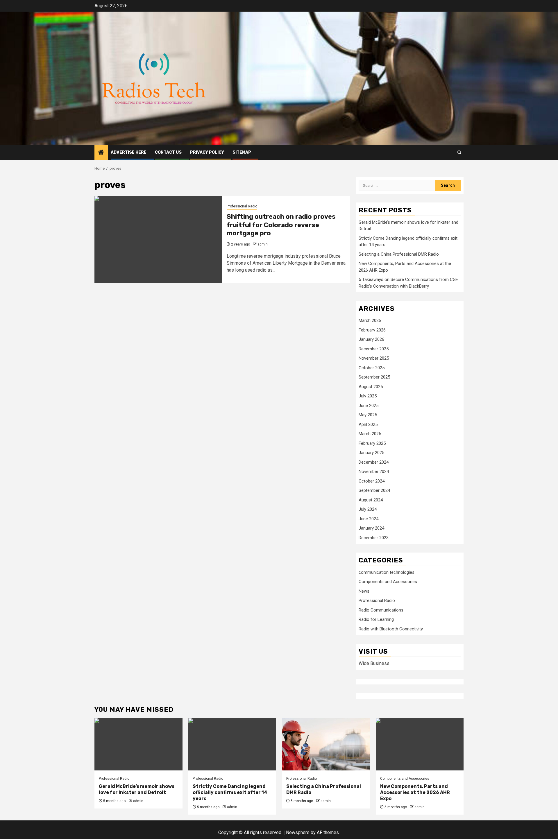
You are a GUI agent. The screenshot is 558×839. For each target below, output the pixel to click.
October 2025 (371, 367)
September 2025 (374, 377)
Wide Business (374, 663)
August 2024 (371, 500)
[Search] (459, 152)
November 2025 (374, 358)
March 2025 (370, 433)
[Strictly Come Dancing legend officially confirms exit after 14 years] (232, 744)
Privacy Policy (207, 152)
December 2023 (374, 537)
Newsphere (298, 832)
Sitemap (242, 152)
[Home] (101, 153)
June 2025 (368, 405)
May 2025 (368, 414)
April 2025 (368, 424)
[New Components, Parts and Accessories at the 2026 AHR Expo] (420, 744)
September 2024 (374, 490)
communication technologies (386, 572)
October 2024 (371, 481)
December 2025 (374, 349)
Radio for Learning (376, 619)
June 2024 (368, 518)
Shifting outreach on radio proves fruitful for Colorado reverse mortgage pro (281, 225)
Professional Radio (242, 206)
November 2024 (374, 471)
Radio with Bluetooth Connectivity (391, 629)
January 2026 (371, 339)
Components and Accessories (388, 581)
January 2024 (371, 528)
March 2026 (370, 320)
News (364, 591)
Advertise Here (128, 152)
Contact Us (168, 152)
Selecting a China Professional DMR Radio (399, 254)
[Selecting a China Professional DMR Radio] (326, 744)
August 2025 (371, 386)
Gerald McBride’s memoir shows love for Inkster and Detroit (136, 789)
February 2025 (372, 443)
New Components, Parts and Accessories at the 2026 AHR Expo (415, 792)
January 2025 (371, 452)
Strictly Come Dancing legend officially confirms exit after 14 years (230, 792)
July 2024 (368, 509)
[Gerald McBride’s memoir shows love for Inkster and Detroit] (138, 744)
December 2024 (374, 462)
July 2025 (368, 396)
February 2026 (372, 330)
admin (262, 244)
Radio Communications (381, 610)
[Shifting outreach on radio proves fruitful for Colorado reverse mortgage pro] (158, 239)
